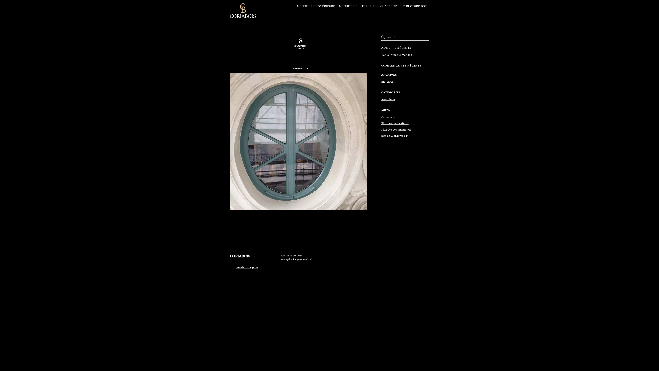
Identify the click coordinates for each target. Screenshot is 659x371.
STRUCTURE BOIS (414, 6)
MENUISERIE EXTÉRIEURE (316, 6)
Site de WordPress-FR (395, 135)
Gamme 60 (244, 222)
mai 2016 (387, 81)
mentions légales (247, 267)
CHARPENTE (389, 6)
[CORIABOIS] (243, 16)
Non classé (388, 99)
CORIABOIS (290, 256)
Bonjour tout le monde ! (396, 55)
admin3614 (300, 68)
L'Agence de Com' (302, 259)
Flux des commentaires (396, 129)
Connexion (388, 117)
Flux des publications (395, 123)
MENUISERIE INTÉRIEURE (357, 6)
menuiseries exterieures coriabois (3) (301, 60)
